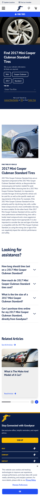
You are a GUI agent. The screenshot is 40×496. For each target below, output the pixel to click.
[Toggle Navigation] (3, 8)
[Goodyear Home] (20, 8)
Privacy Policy (31, 480)
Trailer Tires (32, 100)
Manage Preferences (20, 485)
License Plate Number (11, 100)
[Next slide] (36, 402)
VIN (22, 100)
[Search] (28, 8)
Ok (20, 491)
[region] (20, 479)
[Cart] (35, 8)
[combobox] (7, 74)
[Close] (37, 466)
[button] (20, 373)
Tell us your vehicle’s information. (15, 67)
